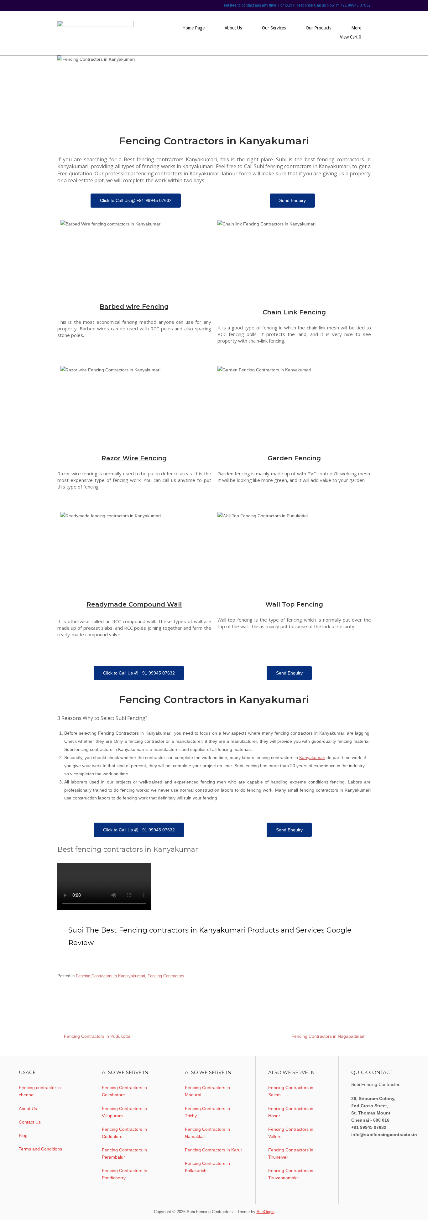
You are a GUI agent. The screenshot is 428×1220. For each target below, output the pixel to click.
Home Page (193, 27)
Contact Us (30, 1121)
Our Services (274, 27)
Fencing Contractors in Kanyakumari (274, 988)
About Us (233, 27)
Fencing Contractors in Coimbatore (124, 1091)
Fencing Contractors (166, 976)
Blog (23, 1135)
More (356, 27)
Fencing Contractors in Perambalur (124, 1153)
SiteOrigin (265, 1211)
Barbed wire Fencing (134, 306)
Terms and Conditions (40, 1148)
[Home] (95, 32)
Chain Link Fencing (294, 312)
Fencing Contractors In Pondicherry (124, 1174)
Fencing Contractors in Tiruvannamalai (290, 1174)
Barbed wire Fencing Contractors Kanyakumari (101, 988)
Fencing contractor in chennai (40, 1091)
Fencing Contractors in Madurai (207, 1091)
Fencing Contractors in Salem (290, 1091)
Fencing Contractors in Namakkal (207, 1133)
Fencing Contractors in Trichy (207, 1112)
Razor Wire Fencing (134, 458)
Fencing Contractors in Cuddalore (124, 1133)
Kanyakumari (312, 757)
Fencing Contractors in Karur (213, 1149)
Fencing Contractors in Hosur (290, 1112)
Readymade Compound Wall (134, 604)
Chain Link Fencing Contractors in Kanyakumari (192, 988)
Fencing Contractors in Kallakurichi (207, 1167)
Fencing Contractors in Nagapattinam (328, 1036)
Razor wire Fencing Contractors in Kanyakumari (102, 1000)
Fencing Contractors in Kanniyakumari (110, 976)
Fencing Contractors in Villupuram (124, 1112)
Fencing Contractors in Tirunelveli (290, 1153)
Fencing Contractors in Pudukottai (97, 1036)
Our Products (318, 27)
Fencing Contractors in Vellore (290, 1133)
